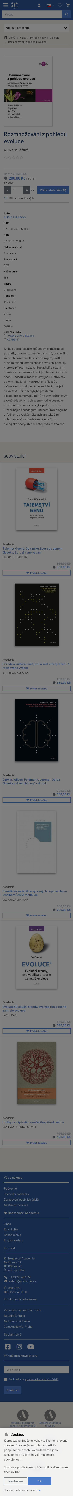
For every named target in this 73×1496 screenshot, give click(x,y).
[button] (50, 5)
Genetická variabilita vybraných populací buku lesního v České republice (35, 893)
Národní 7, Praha (14, 1315)
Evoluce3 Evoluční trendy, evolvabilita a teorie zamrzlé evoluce (34, 1008)
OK (39, 1481)
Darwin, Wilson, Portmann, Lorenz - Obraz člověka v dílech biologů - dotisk (31, 781)
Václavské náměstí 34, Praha (22, 1310)
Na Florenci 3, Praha (17, 1321)
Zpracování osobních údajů (21, 1199)
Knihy (23, 37)
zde (38, 1490)
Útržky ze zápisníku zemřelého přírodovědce (33, 1122)
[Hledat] (66, 14)
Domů (12, 37)
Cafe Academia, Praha (18, 1326)
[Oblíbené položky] (60, 5)
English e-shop (13, 1240)
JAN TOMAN (10, 1015)
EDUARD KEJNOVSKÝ (15, 557)
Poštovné (10, 1188)
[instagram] (19, 1346)
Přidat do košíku (51, 190)
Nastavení (15, 1481)
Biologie (54, 37)
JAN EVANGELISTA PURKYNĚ (20, 1126)
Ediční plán (11, 1229)
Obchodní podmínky (16, 1194)
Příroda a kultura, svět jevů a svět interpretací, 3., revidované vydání (37, 665)
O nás (7, 1224)
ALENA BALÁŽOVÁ (16, 150)
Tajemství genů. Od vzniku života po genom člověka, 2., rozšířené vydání (32, 550)
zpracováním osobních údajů (41, 1379)
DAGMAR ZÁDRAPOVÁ (15, 899)
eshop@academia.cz (22, 1281)
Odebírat (12, 1390)
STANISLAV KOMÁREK (15, 672)
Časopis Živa (12, 1234)
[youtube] (31, 1346)
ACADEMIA (13, 339)
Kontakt (9, 1248)
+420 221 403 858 (20, 1277)
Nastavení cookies (16, 1205)
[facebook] (8, 1346)
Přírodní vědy (38, 37)
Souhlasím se (33, 1379)
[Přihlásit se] (40, 5)
